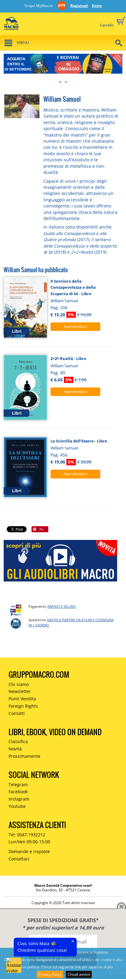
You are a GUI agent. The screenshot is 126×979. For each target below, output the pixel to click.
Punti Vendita (22, 699)
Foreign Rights (23, 706)
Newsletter (20, 691)
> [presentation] (66, 82)
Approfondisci (75, 326)
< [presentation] (60, 82)
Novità (15, 749)
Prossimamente (24, 756)
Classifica (18, 741)
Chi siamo (19, 684)
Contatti (17, 713)
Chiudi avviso (79, 974)
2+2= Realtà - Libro (68, 358)
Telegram (18, 784)
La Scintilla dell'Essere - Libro (78, 441)
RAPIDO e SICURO (61, 606)
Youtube (17, 806)
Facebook (18, 791)
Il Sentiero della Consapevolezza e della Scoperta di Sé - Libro (73, 287)
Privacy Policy (50, 974)
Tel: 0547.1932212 (27, 835)
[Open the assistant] (13, 965)
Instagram (19, 799)
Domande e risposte (29, 851)
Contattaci (19, 859)
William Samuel (64, 300)
